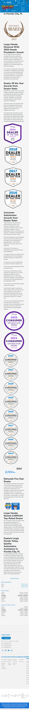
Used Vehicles (4, 661)
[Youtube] (8, 650)
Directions (21, 661)
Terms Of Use (9, 695)
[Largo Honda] (7, 2)
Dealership (22, 657)
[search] (17, 5)
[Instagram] (5, 650)
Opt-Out (27, 695)
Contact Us (7, 638)
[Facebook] (2, 650)
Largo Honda (2, 695)
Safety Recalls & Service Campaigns (23, 695)
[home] (15, 5)
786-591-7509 (24, 585)
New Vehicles (4, 659)
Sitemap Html (15, 695)
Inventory (4, 657)
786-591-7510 (24, 587)
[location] (16, 5)
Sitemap (12, 695)
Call (15, 578)
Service (10, 657)
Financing (16, 657)
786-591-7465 (24, 584)
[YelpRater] (11, 650)
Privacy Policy (5, 695)
